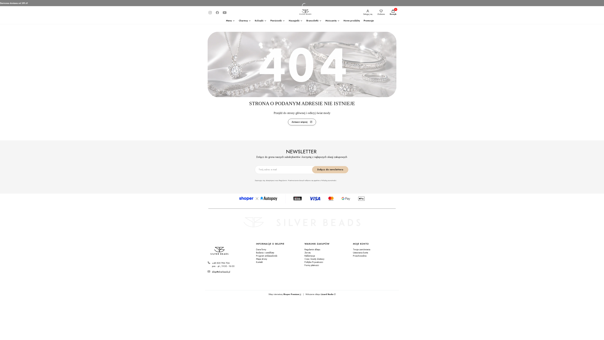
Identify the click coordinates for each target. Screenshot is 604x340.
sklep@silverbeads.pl (221, 271)
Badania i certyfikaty (265, 252)
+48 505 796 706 (221, 263)
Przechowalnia (359, 255)
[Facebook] (217, 12)
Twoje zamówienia (361, 249)
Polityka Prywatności (314, 262)
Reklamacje (310, 255)
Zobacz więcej (300, 122)
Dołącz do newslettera (330, 169)
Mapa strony (261, 259)
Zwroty (308, 252)
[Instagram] (210, 12)
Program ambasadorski (266, 255)
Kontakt (259, 262)
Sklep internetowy (283, 294)
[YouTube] (224, 12)
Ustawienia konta (360, 252)
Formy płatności (312, 265)
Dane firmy (261, 249)
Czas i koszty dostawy (314, 259)
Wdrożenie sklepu (318, 294)
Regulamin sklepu (312, 249)
